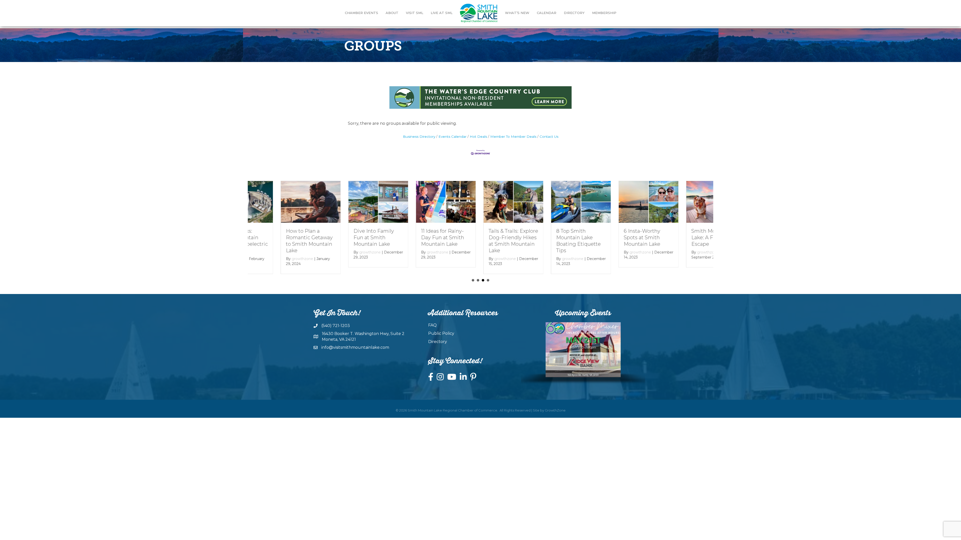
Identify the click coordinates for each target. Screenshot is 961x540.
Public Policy (441, 333)
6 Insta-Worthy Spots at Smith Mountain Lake (609, 237)
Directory (574, 13)
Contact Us (549, 136)
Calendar (546, 13)
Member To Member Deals (513, 136)
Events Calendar (452, 136)
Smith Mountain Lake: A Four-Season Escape (683, 237)
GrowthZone (555, 410)
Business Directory (419, 136)
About (392, 13)
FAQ (432, 325)
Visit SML (414, 13)
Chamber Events (361, 13)
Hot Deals (478, 136)
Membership (604, 13)
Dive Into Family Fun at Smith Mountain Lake (341, 237)
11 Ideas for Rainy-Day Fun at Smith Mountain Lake (409, 237)
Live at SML (441, 13)
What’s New (517, 13)
